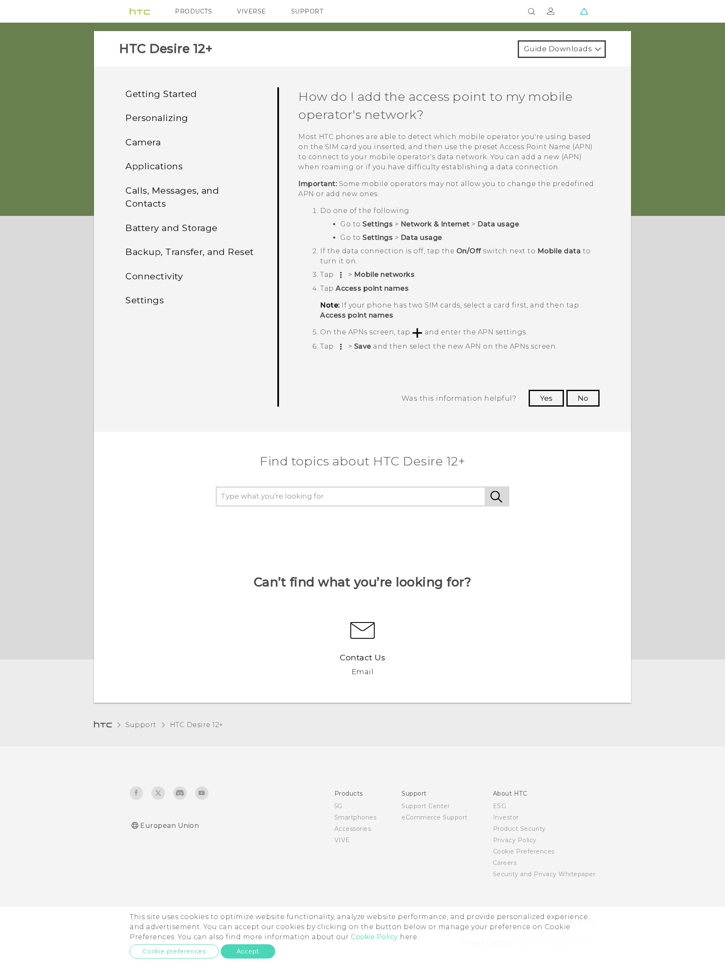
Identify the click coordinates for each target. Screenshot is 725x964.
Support (140, 725)
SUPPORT (307, 11)
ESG (499, 806)
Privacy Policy (515, 840)
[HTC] (140, 11)
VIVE (342, 840)
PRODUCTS (193, 11)
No (583, 398)
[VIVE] (584, 11)
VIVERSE (251, 11)
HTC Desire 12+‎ (196, 725)
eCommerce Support (435, 817)
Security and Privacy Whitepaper (544, 874)
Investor (506, 817)
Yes (546, 398)
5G (338, 806)
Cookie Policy (374, 937)
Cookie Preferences (524, 851)
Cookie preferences (174, 951)
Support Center (426, 806)
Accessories (352, 829)
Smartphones (355, 817)
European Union (169, 826)
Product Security (519, 829)
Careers (505, 863)
